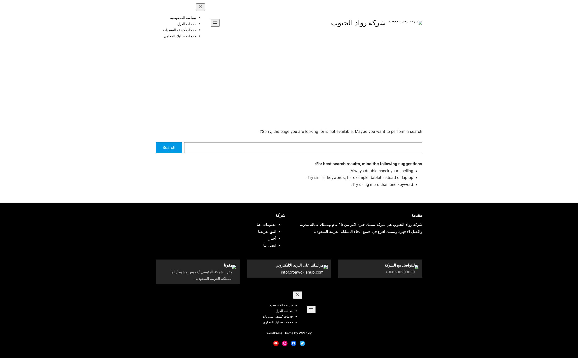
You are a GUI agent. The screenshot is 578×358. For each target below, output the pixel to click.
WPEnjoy (305, 333)
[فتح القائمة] (215, 23)
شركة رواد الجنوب (358, 22)
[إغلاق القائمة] (200, 7)
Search (169, 147)
